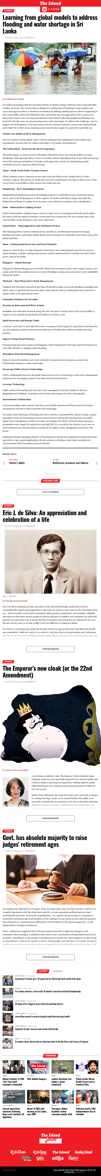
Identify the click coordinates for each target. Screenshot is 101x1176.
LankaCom (80, 1172)
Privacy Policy (9, 1170)
